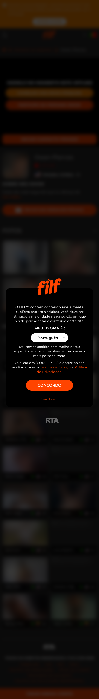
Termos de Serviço (55, 367)
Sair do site (49, 399)
